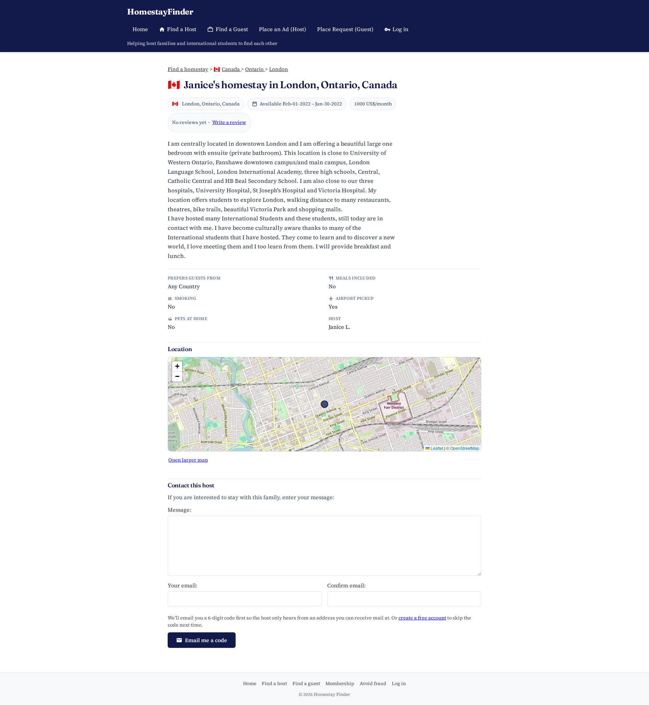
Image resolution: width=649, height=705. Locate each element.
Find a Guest (232, 29)
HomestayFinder (160, 12)
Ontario (255, 69)
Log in (400, 29)
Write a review (229, 122)
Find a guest (306, 683)
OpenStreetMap (464, 448)
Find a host (274, 683)
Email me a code (206, 640)
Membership (340, 683)
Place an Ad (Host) (282, 29)
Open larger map (188, 460)
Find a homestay (188, 69)
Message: (179, 509)
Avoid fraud (373, 683)
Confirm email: (346, 585)
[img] (324, 404)
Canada (227, 69)
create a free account (422, 617)
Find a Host (181, 29)
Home (140, 29)
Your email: (182, 585)
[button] (177, 366)
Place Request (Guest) (345, 29)
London (278, 69)
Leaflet (436, 448)
